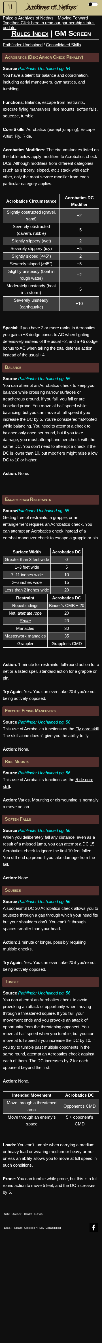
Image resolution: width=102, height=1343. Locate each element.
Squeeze (13, 890)
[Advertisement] (51, 1291)
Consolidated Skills (63, 44)
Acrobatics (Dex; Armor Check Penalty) (44, 57)
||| (9, 7)
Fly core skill (87, 728)
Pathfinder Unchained (22, 44)
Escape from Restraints (28, 499)
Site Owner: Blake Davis (23, 1213)
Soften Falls (18, 819)
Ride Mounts (17, 761)
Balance (13, 367)
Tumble (12, 981)
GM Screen (72, 33)
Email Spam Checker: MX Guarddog (32, 1227)
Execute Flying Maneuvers (30, 710)
